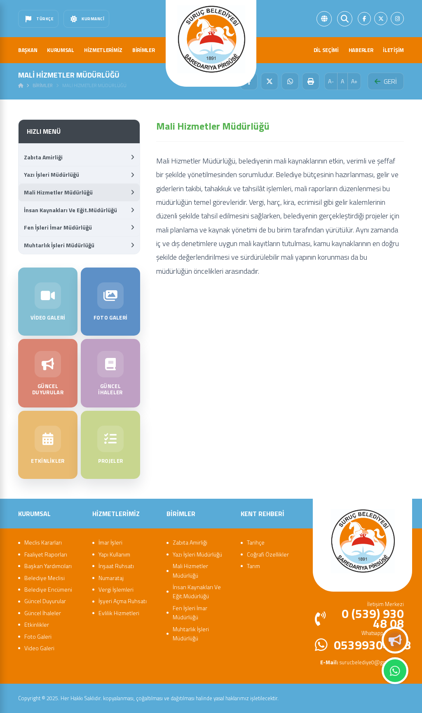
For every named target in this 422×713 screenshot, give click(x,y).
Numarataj (111, 577)
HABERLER (361, 50)
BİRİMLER (143, 50)
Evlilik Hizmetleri (118, 613)
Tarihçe (256, 542)
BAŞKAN (27, 50)
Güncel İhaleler (42, 613)
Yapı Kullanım (114, 554)
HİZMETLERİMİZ (103, 50)
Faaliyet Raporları (45, 554)
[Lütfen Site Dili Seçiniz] (324, 18)
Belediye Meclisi (44, 577)
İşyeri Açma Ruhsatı (122, 601)
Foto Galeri (38, 636)
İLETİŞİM (393, 50)
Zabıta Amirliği (43, 157)
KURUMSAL (60, 50)
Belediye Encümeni (48, 589)
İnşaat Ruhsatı (116, 565)
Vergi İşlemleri (116, 589)
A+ (354, 81)
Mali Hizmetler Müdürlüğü (58, 192)
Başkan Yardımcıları (48, 565)
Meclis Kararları (43, 542)
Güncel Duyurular (45, 601)
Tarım (253, 565)
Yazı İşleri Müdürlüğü (51, 174)
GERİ (390, 81)
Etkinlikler (36, 624)
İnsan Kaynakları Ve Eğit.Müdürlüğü (70, 210)
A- (331, 81)
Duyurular (395, 640)
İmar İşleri (110, 542)
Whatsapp (395, 670)
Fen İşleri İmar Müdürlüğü (58, 227)
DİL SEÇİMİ (326, 50)
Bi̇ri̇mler (43, 85)
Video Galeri (39, 648)
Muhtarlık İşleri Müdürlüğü (59, 245)
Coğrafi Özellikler (268, 554)
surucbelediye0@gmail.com (362, 662)
